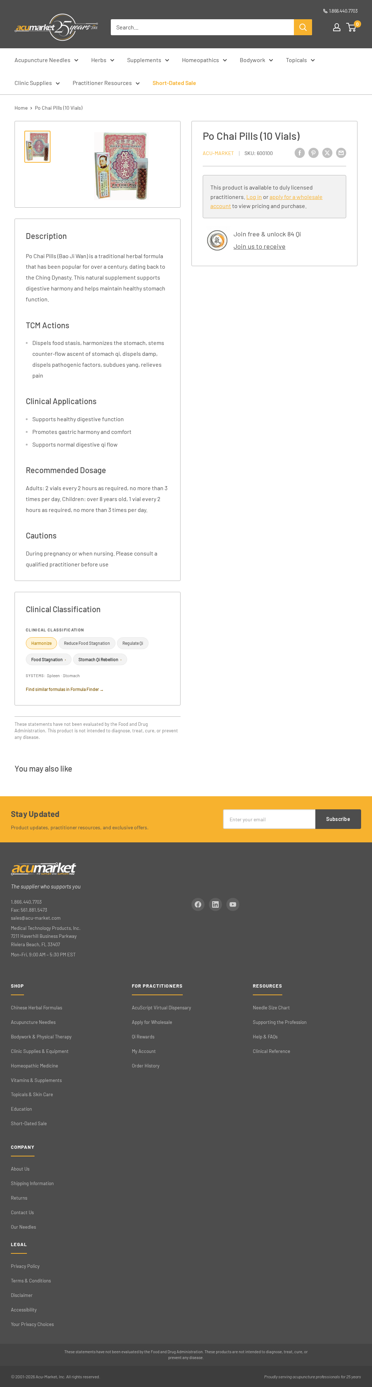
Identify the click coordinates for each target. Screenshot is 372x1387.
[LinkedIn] (215, 904)
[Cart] (351, 27)
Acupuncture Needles (42, 59)
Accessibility (24, 1310)
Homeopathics (200, 59)
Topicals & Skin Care (32, 1094)
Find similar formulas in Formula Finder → (65, 689)
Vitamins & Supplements (36, 1080)
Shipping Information (32, 1183)
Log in (254, 196)
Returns (19, 1198)
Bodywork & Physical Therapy (41, 1037)
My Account (144, 1051)
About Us (20, 1169)
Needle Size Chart (271, 1007)
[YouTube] (232, 904)
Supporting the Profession (280, 1022)
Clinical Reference (271, 1051)
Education (21, 1109)
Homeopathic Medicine (34, 1066)
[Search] (303, 27)
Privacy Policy (25, 1266)
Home (21, 108)
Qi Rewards (143, 1037)
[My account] (336, 27)
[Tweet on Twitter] (327, 152)
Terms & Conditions (31, 1281)
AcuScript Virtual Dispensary (161, 1007)
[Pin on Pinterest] (313, 152)
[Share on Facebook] (300, 152)
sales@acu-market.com (36, 918)
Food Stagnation (48, 659)
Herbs (98, 59)
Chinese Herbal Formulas (36, 1007)
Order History (145, 1066)
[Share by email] (341, 152)
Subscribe (338, 819)
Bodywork (252, 59)
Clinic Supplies (33, 82)
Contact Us (22, 1212)
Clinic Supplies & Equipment (40, 1051)
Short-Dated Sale (174, 82)
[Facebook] (198, 904)
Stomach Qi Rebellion (100, 659)
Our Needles (23, 1227)
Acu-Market (218, 153)
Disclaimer (22, 1295)
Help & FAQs (265, 1037)
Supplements (144, 59)
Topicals (296, 59)
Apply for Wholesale (152, 1022)
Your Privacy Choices (32, 1324)
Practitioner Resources (102, 82)
